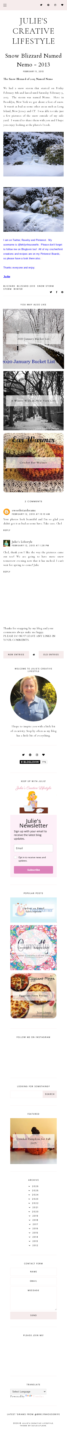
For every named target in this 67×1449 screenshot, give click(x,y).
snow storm (45, 286)
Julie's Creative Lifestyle (33, 31)
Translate (38, 1396)
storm (7, 289)
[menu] (5, 5)
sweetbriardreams (24, 510)
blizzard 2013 (26, 286)
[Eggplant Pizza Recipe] (33, 1017)
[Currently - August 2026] (33, 969)
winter (18, 289)
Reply (6, 530)
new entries (16, 654)
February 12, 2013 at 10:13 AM (31, 514)
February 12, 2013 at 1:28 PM (30, 545)
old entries (51, 654)
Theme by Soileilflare (33, 1426)
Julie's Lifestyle (22, 542)
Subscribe (33, 870)
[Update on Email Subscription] (33, 921)
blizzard (9, 286)
